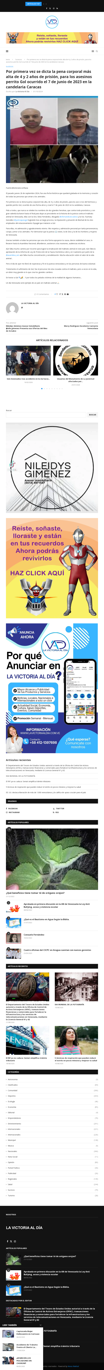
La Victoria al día (22, 91)
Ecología (53, 1101)
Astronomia (53, 1079)
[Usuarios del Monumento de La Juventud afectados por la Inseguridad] (75, 360)
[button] (44, 4)
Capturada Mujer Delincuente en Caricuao (27, 1332)
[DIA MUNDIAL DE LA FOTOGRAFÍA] (76, 986)
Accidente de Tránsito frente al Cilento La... (27, 1345)
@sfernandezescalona (68, 216)
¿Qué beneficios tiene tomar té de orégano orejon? (35, 892)
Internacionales (53, 1134)
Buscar (9, 410)
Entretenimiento (53, 1123)
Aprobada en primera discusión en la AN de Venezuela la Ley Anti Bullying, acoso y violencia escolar (57, 905)
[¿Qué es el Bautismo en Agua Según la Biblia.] (13, 923)
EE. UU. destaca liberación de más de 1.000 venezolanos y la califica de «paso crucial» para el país (46, 792)
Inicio (8, 59)
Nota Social (53, 1157)
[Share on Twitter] (62, 294)
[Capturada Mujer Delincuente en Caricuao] (8, 1334)
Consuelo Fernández (34, 934)
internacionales (53, 1129)
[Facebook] (46, 8)
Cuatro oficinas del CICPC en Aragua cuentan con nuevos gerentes (57, 950)
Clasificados (53, 1085)
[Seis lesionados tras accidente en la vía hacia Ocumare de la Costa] (28, 360)
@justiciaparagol (21, 220)
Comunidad (53, 1090)
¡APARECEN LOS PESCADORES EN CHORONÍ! (24, 1360)
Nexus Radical (73, 1366)
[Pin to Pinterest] (65, 294)
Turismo (53, 1195)
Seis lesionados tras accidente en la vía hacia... (28, 379)
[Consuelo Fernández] (13, 938)
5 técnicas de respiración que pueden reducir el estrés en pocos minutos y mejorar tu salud (43, 787)
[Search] (97, 51)
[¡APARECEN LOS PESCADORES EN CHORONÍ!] (8, 1360)
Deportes (53, 1096)
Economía (53, 1107)
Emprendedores (53, 1118)
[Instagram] (53, 8)
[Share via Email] (68, 294)
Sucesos (18, 59)
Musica (53, 1145)
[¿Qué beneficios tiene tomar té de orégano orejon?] (52, 859)
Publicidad (53, 1173)
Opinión (53, 1162)
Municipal (53, 1140)
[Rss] (57, 8)
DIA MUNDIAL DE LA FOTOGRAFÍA (20, 776)
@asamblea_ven (12, 255)
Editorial (53, 1112)
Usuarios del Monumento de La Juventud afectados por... (75, 380)
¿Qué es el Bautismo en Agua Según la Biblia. (46, 919)
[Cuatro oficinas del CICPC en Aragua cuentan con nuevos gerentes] (13, 954)
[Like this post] (57, 294)
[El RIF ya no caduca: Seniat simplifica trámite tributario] (27, 1040)
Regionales (53, 1179)
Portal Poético (53, 1168)
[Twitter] (50, 8)
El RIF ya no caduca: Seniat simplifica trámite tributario (28, 781)
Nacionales (53, 1151)
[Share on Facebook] (59, 294)
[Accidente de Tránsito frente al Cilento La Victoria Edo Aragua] (8, 1347)
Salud (53, 1184)
